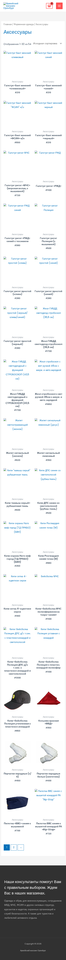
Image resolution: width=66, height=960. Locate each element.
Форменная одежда (24, 24)
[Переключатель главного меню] (59, 6)
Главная (8, 24)
